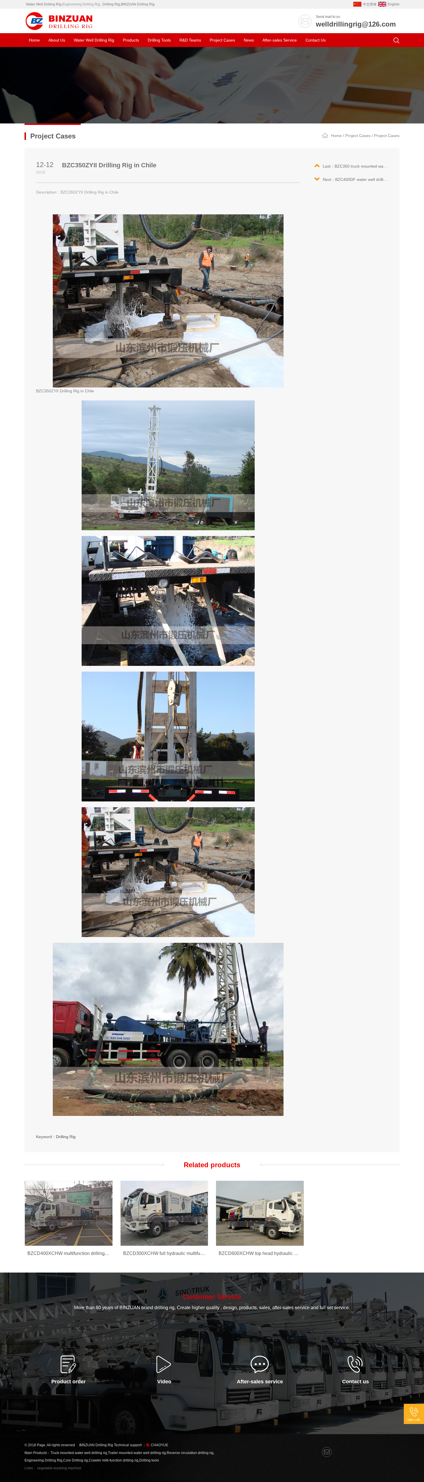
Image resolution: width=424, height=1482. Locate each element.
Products (131, 40)
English (393, 4)
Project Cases (222, 40)
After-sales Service (279, 40)
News (249, 40)
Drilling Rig (66, 1136)
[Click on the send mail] (327, 1452)
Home (34, 40)
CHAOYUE (159, 1445)
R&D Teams (190, 40)
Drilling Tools (159, 40)
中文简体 (370, 4)
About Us (56, 40)
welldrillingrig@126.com (356, 24)
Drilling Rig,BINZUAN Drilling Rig (128, 4)
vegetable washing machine (59, 1468)
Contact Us (315, 40)
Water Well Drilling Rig (43, 4)
